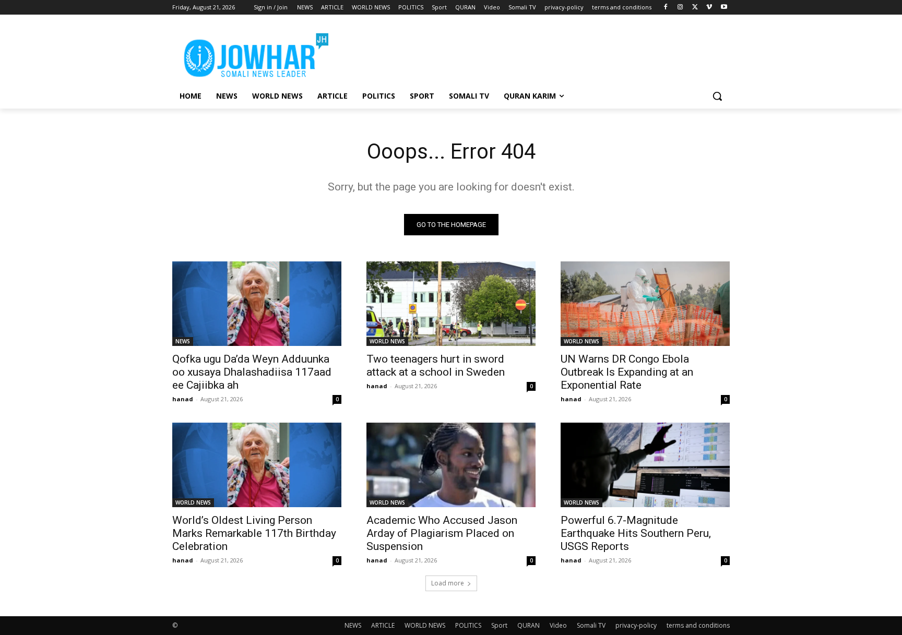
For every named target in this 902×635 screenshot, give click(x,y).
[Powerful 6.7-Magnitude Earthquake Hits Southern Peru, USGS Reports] (645, 465)
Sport (499, 625)
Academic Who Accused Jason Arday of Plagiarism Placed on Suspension (441, 533)
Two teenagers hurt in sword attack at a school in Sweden (435, 365)
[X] (695, 8)
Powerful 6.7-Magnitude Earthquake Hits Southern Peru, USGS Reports (636, 533)
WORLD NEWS (387, 341)
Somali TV (591, 625)
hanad (182, 399)
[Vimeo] (709, 8)
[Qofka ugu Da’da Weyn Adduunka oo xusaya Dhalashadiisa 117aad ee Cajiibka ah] (256, 303)
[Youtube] (724, 8)
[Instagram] (680, 8)
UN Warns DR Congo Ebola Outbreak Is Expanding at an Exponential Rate (627, 372)
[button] (717, 96)
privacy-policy (636, 625)
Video (558, 625)
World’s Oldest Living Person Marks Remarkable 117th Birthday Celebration (254, 533)
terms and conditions (698, 625)
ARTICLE (383, 625)
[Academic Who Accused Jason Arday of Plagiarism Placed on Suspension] (451, 465)
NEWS (182, 341)
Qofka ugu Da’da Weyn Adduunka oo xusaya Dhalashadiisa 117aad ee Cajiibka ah (251, 372)
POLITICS (468, 625)
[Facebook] (666, 8)
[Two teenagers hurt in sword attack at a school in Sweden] (451, 303)
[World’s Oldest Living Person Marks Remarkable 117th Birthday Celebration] (256, 465)
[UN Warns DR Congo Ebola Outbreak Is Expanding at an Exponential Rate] (645, 303)
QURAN (528, 625)
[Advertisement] (529, 52)
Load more (447, 583)
